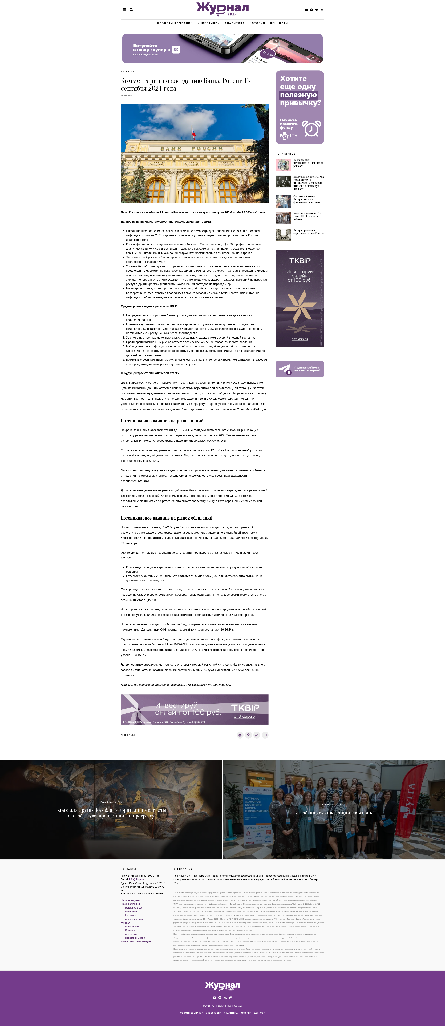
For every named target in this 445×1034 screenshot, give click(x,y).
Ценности (279, 23)
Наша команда (133, 907)
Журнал (125, 922)
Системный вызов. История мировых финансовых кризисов (306, 199)
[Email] (322, 10)
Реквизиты (131, 911)
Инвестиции (209, 23)
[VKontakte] (316, 10)
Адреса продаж (134, 919)
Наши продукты (130, 900)
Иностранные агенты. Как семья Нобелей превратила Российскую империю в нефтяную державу (308, 182)
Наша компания (130, 903)
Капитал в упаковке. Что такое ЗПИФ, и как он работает (307, 216)
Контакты (130, 915)
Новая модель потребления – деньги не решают (308, 163)
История (257, 23)
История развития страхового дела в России (308, 232)
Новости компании (175, 23)
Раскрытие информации (136, 941)
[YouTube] (306, 10)
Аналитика (235, 23)
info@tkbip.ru (136, 879)
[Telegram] (311, 10)
